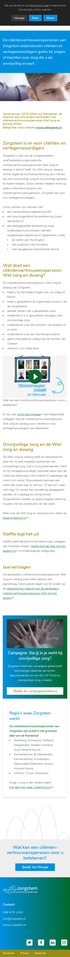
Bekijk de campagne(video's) (35, 691)
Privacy (24, 953)
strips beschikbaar (29, 414)
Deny (35, 18)
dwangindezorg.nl (14, 518)
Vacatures (40, 953)
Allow (50, 18)
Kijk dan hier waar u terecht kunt (30, 787)
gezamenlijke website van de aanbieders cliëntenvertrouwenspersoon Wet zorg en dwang (31, 593)
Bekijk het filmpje (35, 867)
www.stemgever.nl (49, 127)
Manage (19, 18)
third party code (38, 5)
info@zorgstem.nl (14, 919)
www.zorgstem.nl (14, 925)
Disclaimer (9, 953)
